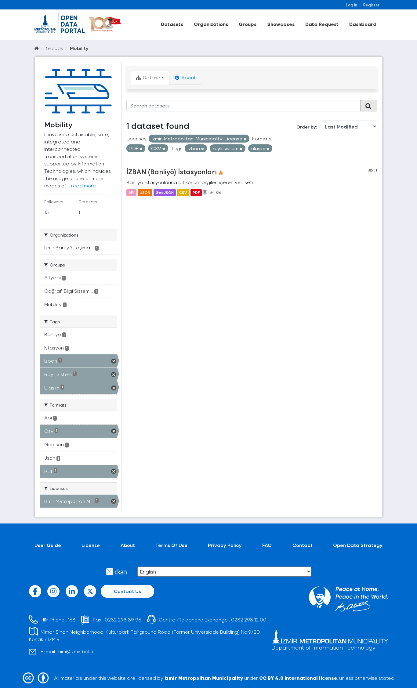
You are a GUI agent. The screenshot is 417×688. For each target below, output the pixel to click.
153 (71, 619)
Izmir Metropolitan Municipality (204, 678)
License (91, 545)
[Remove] (245, 139)
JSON (145, 192)
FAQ (267, 545)
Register (371, 4)
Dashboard (362, 24)
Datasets (172, 24)
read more (83, 185)
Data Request (322, 24)
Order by (306, 127)
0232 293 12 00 (249, 619)
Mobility (79, 48)
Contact (302, 545)
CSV (183, 192)
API (131, 192)
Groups (247, 24)
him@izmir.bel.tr (76, 651)
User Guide (47, 545)
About (188, 77)
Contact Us (127, 591)
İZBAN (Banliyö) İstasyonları (171, 171)
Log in (351, 4)
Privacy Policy (225, 545)
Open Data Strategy (358, 545)
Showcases (281, 24)
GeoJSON (165, 192)
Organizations (211, 24)
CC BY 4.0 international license (298, 678)
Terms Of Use (171, 545)
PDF (196, 192)
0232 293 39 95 (123, 619)
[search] (368, 105)
